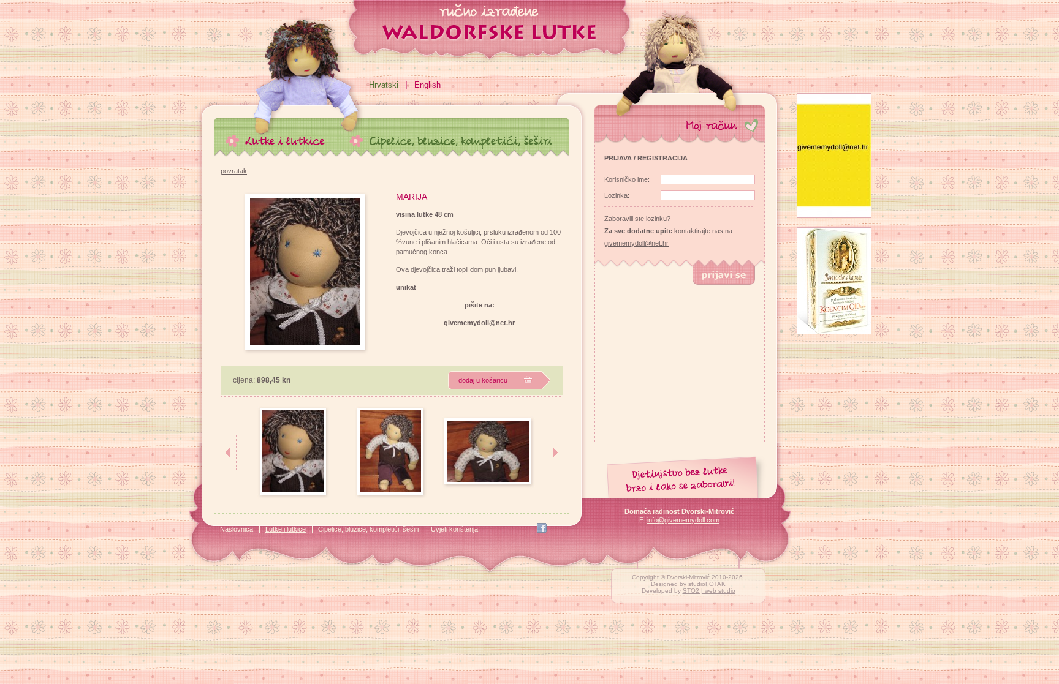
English (427, 84)
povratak (234, 171)
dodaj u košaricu (482, 380)
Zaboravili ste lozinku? (637, 218)
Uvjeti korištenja (454, 529)
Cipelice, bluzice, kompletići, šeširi (368, 529)
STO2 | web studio (709, 590)
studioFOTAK (707, 584)
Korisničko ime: (627, 179)
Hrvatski (383, 84)
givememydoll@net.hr (636, 243)
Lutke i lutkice (285, 529)
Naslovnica (236, 529)
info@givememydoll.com (683, 520)
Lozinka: (616, 195)
